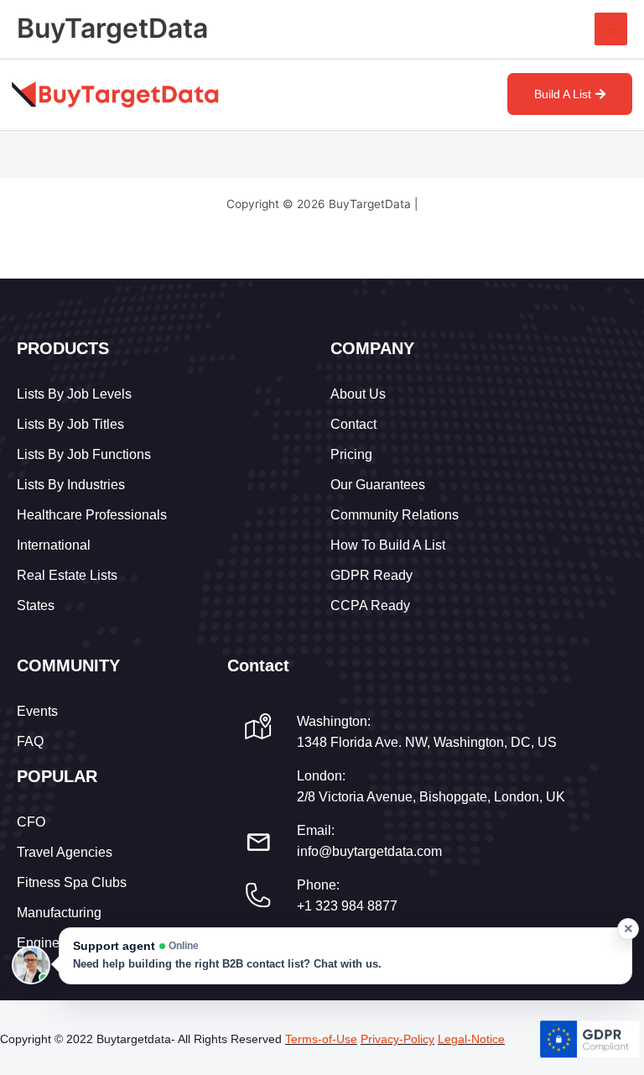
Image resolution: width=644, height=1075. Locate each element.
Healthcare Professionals (92, 515)
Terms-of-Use (321, 1039)
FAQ (30, 741)
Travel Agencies (64, 852)
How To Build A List (387, 545)
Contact (353, 424)
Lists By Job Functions (84, 454)
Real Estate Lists (67, 575)
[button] (345, 955)
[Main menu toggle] (611, 29)
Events (37, 711)
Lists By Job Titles (70, 424)
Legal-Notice (471, 1039)
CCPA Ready (370, 605)
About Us (358, 394)
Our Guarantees (377, 484)
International (54, 545)
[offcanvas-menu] (483, 96)
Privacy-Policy (397, 1039)
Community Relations (394, 515)
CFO (31, 822)
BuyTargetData (112, 28)
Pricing (351, 454)
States (36, 605)
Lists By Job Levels (74, 394)
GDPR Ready (371, 575)
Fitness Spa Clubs (72, 882)
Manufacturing (59, 912)
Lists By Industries (71, 484)
